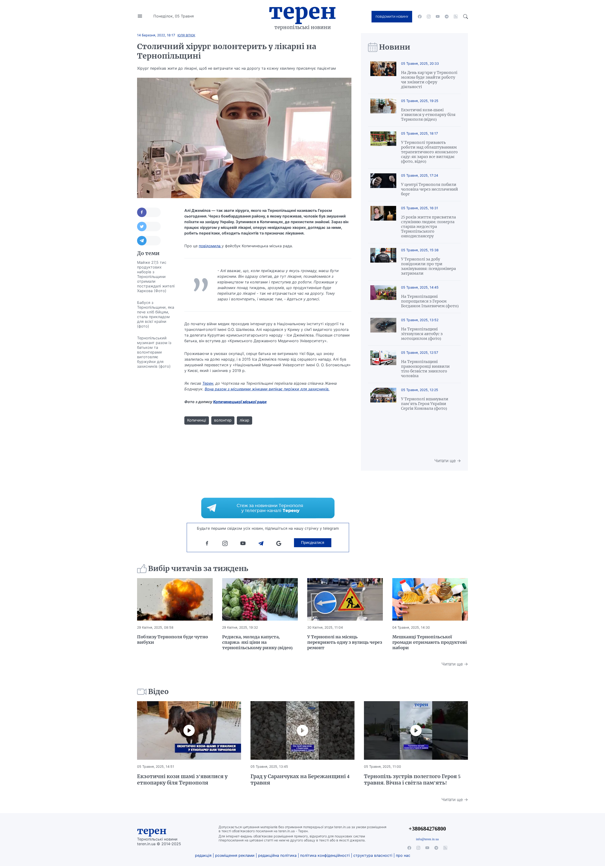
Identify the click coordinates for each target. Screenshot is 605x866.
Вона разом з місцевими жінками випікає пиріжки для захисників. (267, 389)
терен (152, 831)
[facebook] (420, 16)
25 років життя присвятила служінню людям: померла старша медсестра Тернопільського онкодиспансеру (428, 226)
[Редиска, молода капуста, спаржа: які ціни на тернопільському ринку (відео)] (260, 599)
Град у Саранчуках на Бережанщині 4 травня (300, 779)
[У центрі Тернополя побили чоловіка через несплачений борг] (383, 184)
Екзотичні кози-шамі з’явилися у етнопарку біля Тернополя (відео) (428, 114)
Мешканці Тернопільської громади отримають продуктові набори (429, 642)
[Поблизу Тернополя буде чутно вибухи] (175, 599)
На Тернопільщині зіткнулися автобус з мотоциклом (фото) (422, 334)
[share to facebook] (149, 212)
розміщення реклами (235, 855)
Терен (302, 11)
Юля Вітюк (186, 35)
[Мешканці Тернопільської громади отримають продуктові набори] (430, 599)
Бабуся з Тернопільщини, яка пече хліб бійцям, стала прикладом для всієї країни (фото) (155, 314)
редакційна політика (277, 855)
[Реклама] (268, 508)
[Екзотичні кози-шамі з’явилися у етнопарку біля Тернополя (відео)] (383, 110)
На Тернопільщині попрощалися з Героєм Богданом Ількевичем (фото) (429, 301)
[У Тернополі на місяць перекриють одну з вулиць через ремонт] (345, 599)
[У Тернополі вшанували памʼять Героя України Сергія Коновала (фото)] (383, 399)
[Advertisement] (156, 443)
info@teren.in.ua (427, 839)
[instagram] (429, 16)
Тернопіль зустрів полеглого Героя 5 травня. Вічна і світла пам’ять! (412, 779)
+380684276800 (427, 828)
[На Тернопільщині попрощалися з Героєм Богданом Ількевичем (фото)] (383, 296)
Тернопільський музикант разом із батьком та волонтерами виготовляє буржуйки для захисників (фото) (154, 352)
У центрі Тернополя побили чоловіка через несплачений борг (429, 189)
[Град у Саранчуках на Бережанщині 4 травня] (302, 730)
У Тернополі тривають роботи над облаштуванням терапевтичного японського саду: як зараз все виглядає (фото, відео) (429, 152)
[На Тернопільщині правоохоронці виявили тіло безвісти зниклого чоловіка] (383, 364)
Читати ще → (447, 460)
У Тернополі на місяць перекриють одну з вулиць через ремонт (344, 642)
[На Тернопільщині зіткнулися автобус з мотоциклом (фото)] (383, 329)
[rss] (456, 16)
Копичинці (196, 420)
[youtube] (438, 16)
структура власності (372, 855)
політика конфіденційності (325, 855)
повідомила (210, 245)
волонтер (223, 420)
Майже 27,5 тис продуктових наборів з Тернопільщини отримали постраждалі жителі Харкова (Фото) (156, 276)
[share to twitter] (149, 226)
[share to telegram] (149, 240)
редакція (203, 855)
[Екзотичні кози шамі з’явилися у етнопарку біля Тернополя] (189, 730)
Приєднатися (312, 543)
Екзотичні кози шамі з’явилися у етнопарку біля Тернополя (182, 779)
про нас (403, 855)
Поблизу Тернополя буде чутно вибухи (172, 639)
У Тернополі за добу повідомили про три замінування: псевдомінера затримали (428, 266)
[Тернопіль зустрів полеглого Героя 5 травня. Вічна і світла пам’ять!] (416, 730)
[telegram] (447, 16)
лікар (244, 420)
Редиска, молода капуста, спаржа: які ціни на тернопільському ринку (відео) (257, 642)
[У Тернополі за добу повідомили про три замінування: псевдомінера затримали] (383, 262)
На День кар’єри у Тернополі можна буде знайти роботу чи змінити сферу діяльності (429, 79)
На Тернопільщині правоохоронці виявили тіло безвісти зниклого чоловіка (425, 368)
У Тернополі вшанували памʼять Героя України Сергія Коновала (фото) (424, 404)
